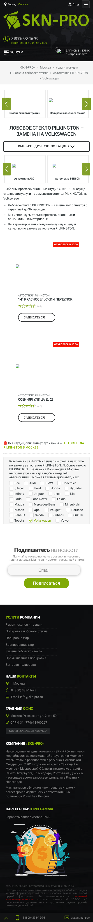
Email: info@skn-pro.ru (26, 697)
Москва (23, 4)
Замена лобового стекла (24, 651)
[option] (24, 104)
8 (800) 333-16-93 (24, 38)
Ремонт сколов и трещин (24, 624)
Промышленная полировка (26, 658)
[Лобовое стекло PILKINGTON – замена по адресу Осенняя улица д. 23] (46, 366)
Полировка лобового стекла (27, 631)
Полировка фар (17, 638)
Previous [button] (6, 104)
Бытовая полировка (21, 664)
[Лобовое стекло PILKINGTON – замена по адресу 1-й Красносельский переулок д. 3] (46, 266)
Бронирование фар (20, 644)
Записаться (35, 317)
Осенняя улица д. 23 (36, 397)
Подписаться (46, 583)
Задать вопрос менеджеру (28, 731)
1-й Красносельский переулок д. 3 (45, 297)
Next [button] (86, 104)
